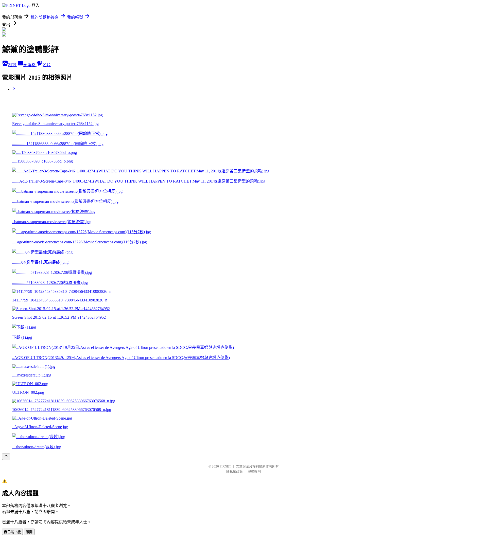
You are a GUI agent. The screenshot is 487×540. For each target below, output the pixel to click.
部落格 (30, 65)
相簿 (12, 65)
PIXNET (225, 466)
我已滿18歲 (12, 532)
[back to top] (6, 457)
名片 (47, 65)
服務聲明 (254, 471)
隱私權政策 (234, 471)
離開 (29, 532)
